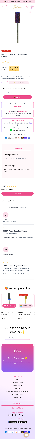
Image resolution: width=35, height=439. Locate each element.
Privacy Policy (17, 397)
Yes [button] (16, 237)
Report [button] (20, 237)
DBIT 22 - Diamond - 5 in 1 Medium (8, 313)
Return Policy (17, 385)
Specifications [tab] (18, 148)
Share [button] (24, 237)
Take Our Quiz (17, 106)
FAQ (17, 379)
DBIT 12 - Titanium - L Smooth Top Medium (24, 313)
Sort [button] (2, 201)
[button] (32, 7)
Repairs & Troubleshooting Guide (17, 391)
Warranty (17, 388)
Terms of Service (17, 394)
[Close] (2, 6)
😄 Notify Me (17, 97)
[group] (17, 186)
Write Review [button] (17, 193)
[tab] (13, 207)
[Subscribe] (29, 338)
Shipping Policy (17, 382)
